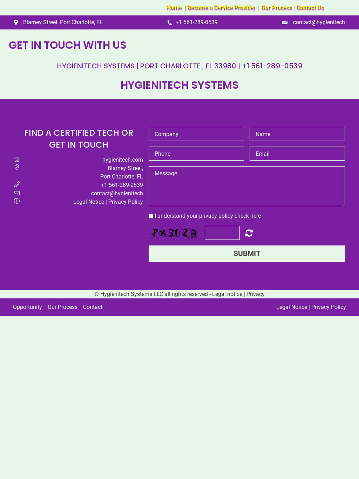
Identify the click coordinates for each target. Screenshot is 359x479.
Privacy (255, 294)
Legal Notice (88, 201)
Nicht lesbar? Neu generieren (249, 233)
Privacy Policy (125, 201)
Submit (246, 253)
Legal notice (227, 294)
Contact (92, 307)
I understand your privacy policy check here (208, 215)
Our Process (62, 307)
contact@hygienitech (319, 22)
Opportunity (27, 307)
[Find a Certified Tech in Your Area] (295, 7)
